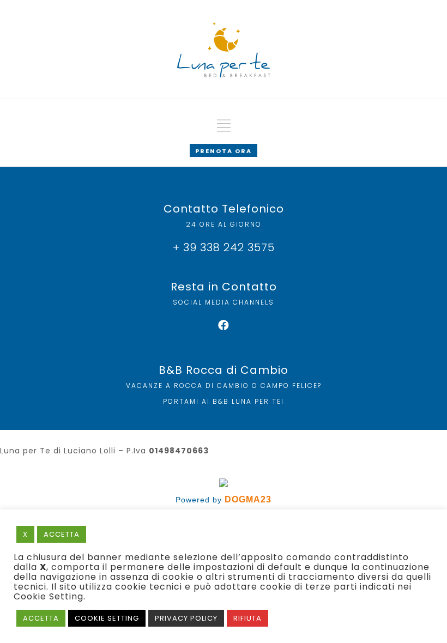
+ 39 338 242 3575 (224, 247)
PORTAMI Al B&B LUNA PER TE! (223, 401)
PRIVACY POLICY (186, 618)
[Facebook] (223, 325)
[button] (223, 150)
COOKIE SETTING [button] (107, 618)
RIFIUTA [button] (247, 618)
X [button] (25, 534)
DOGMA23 (248, 499)
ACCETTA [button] (62, 534)
